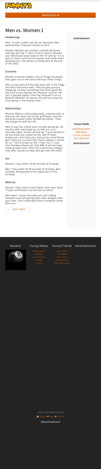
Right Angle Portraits (62, 263)
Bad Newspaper (81, 128)
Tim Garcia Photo (62, 260)
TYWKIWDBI (62, 254)
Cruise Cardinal (81, 135)
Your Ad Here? (81, 138)
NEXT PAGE (19, 209)
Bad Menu (81, 132)
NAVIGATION (49, 15)
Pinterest (60, 416)
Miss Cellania (62, 251)
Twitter (51, 416)
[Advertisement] (81, 81)
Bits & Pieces (62, 257)
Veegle (39, 260)
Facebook (43, 416)
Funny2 (39, 263)
